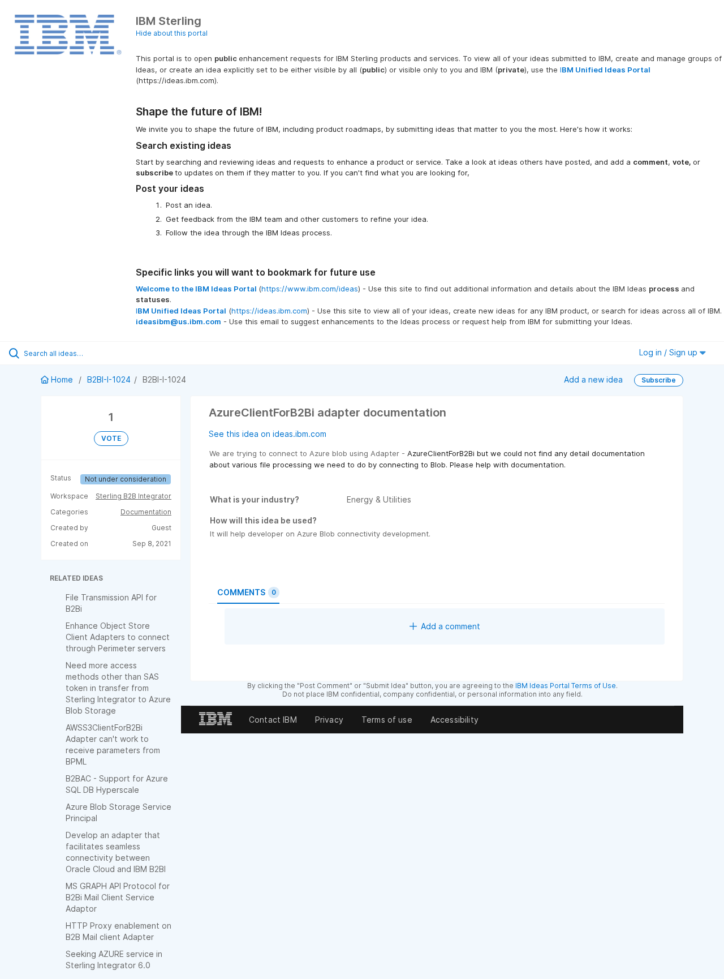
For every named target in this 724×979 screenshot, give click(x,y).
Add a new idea (593, 379)
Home (62, 379)
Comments (246, 592)
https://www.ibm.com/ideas (309, 288)
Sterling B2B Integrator (133, 496)
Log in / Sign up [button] (669, 352)
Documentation (145, 512)
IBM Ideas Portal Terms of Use (565, 685)
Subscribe (658, 380)
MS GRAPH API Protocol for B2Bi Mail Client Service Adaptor (118, 897)
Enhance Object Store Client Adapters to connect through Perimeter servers (118, 637)
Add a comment (450, 626)
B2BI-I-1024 (109, 379)
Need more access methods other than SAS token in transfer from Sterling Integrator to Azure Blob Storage (118, 687)
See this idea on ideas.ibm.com (267, 434)
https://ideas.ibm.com (269, 310)
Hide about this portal (172, 33)
